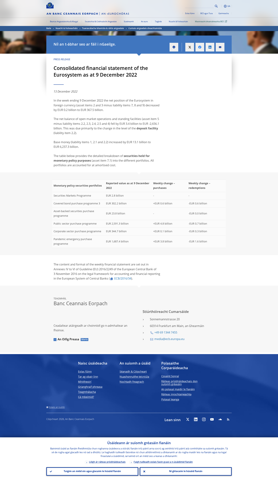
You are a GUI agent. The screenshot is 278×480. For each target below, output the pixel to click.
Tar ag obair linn (88, 377)
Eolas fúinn (190, 14)
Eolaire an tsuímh (57, 407)
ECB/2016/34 (122, 278)
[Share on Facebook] (199, 47)
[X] (187, 419)
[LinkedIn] (195, 419)
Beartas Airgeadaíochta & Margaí (64, 22)
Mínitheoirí (84, 382)
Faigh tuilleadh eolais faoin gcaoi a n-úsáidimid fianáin (163, 462)
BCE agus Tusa (206, 14)
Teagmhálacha (87, 392)
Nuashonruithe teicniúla (134, 377)
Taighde (158, 22)
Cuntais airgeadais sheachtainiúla (145, 28)
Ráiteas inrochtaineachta (176, 394)
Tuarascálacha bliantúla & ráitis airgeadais (103, 28)
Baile (48, 28)
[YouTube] (212, 419)
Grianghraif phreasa (90, 387)
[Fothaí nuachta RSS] (228, 419)
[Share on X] (189, 47)
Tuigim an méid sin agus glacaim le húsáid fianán (92, 471)
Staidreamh (129, 22)
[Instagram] (203, 419)
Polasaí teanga (170, 399)
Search (216, 6)
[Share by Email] (220, 47)
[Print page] (174, 47)
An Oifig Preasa (68, 339)
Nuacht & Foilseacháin (178, 22)
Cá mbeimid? (86, 397)
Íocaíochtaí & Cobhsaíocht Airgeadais (101, 22)
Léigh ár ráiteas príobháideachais (107, 462)
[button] (221, 6)
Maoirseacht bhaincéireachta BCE (209, 22)
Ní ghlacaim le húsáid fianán (185, 471)
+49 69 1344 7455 (165, 332)
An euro (144, 22)
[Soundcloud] (220, 419)
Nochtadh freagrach (132, 382)
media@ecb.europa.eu (169, 339)
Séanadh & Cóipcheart (133, 371)
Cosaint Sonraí (170, 376)
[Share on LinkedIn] (210, 47)
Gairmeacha (223, 14)
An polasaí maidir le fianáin (178, 389)
